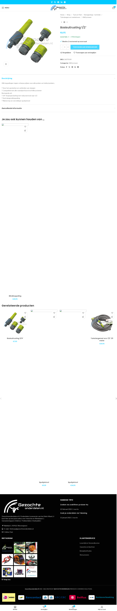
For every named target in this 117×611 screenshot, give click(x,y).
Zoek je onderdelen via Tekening (73, 513)
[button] (25, 131)
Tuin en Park (77, 15)
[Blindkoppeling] (15, 208)
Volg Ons (7, 579)
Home (62, 15)
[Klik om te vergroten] (6, 64)
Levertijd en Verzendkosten (90, 543)
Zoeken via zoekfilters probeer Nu (74, 505)
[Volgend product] (67, 22)
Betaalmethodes (86, 551)
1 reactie (75, 509)
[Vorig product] (61, 22)
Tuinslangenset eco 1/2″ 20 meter (102, 339)
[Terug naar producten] (64, 22)
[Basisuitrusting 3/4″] (15, 323)
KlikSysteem (86, 17)
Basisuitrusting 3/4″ (15, 338)
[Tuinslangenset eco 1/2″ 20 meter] (102, 323)
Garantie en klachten (87, 547)
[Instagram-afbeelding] (7, 547)
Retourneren (84, 555)
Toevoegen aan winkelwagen (85, 47)
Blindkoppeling (15, 296)
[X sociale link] (55, 2)
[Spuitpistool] (44, 395)
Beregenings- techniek (92, 15)
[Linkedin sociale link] (61, 2)
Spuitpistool (44, 482)
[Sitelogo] (58, 8)
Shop (68, 15)
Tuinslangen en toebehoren (70, 17)
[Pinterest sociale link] (58, 2)
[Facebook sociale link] (52, 2)
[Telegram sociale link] (64, 2)
